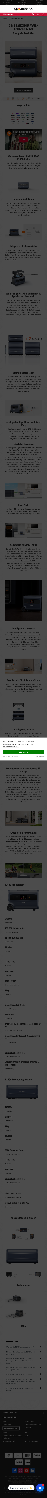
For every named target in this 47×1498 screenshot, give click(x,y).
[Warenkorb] (43, 14)
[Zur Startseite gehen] (23, 8)
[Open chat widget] (40, 1488)
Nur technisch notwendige (10, 756)
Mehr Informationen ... (11, 747)
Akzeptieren (23, 752)
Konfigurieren (40, 756)
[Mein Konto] (38, 14)
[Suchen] (32, 14)
